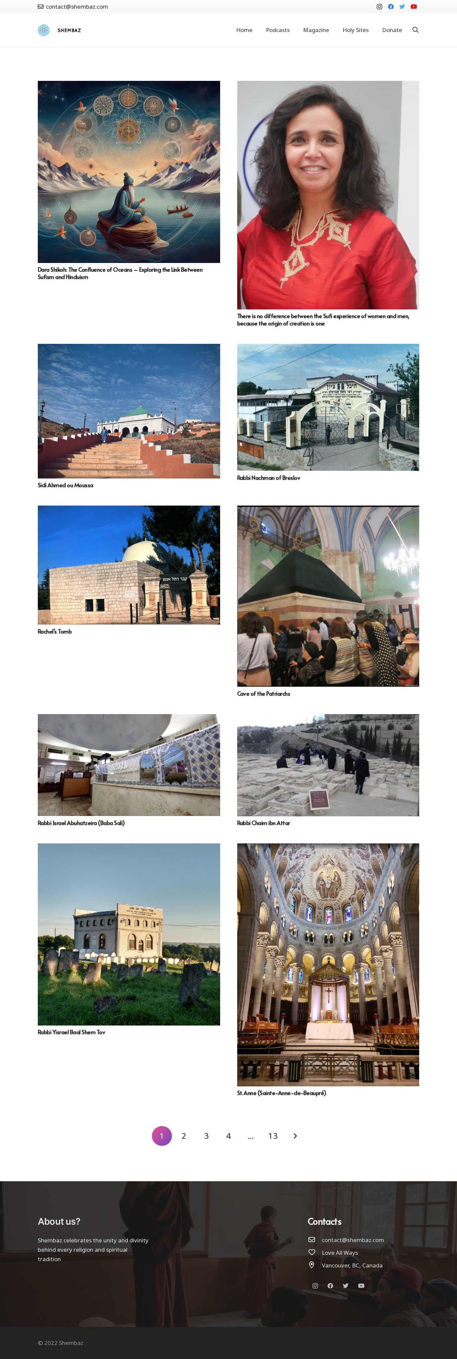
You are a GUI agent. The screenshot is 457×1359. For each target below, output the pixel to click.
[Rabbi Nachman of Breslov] (328, 348)
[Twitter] (402, 6)
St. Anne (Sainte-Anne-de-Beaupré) (281, 1093)
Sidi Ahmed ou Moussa (65, 485)
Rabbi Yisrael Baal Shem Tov (71, 1032)
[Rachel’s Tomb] (129, 510)
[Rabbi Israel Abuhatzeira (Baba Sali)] (129, 718)
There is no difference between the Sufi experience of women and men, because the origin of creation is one (323, 319)
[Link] (44, 30)
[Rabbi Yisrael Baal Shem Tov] (129, 848)
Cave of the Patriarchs (263, 693)
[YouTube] (413, 6)
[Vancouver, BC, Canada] (315, 1265)
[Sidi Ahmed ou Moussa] (129, 348)
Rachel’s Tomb (55, 631)
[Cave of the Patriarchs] (328, 510)
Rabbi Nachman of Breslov (268, 477)
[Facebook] (390, 6)
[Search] (415, 30)
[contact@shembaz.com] (315, 1240)
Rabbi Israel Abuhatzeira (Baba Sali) (81, 823)
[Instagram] (379, 6)
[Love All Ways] (315, 1252)
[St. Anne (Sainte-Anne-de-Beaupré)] (328, 848)
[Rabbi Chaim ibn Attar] (328, 718)
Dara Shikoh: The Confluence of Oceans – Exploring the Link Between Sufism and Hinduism (120, 273)
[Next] (295, 1136)
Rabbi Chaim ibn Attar (263, 823)
